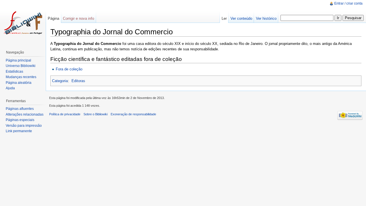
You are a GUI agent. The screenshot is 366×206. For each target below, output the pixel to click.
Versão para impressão (24, 126)
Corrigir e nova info (78, 18)
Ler (224, 18)
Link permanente (19, 131)
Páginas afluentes (20, 109)
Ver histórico (266, 18)
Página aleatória (18, 83)
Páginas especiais (20, 120)
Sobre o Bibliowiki (95, 114)
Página (53, 18)
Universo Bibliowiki (20, 66)
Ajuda (10, 88)
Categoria (60, 81)
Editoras (78, 81)
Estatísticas (14, 72)
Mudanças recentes (21, 77)
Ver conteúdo (241, 18)
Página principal (18, 60)
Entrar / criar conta (348, 3)
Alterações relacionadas (24, 114)
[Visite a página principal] (23, 23)
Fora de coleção (69, 69)
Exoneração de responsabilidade (133, 114)
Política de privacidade (64, 114)
